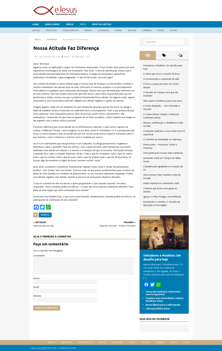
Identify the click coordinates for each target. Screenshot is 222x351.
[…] (144, 277)
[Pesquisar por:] (164, 42)
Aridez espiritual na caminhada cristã (161, 183)
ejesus (67, 56)
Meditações (51, 30)
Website (37, 295)
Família (118, 30)
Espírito (45, 215)
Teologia (132, 30)
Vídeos (69, 24)
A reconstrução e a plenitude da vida (161, 78)
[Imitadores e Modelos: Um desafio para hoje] (164, 248)
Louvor (173, 30)
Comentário (39, 255)
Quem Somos (52, 24)
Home (35, 24)
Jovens (161, 30)
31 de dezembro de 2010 (48, 56)
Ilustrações (103, 30)
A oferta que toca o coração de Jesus (161, 73)
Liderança (146, 30)
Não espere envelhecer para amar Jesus (162, 100)
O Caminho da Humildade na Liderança (162, 139)
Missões (88, 30)
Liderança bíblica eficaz (158, 308)
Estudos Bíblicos (70, 30)
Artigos (36, 30)
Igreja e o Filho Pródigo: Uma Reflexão (162, 196)
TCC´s (83, 24)
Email (36, 287)
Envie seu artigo (101, 24)
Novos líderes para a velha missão (163, 305)
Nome (36, 278)
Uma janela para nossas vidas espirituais (163, 152)
